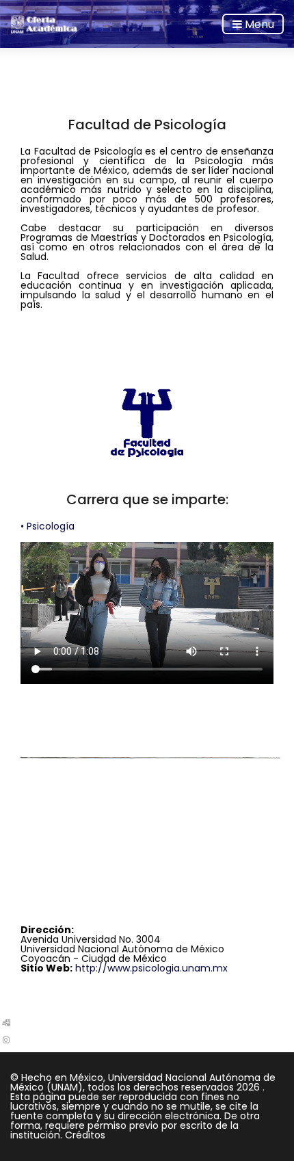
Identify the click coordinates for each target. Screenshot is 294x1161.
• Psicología (48, 526)
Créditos (85, 1135)
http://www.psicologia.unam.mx (151, 968)
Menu (258, 24)
